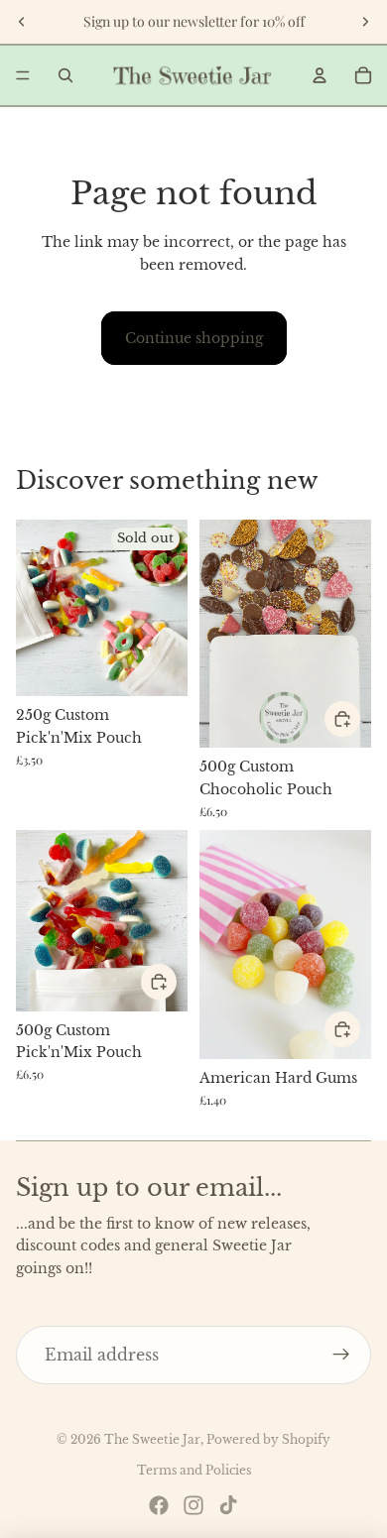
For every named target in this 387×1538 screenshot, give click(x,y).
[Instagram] (193, 1505)
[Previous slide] (22, 22)
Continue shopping (194, 338)
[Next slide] (365, 22)
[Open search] (65, 75)
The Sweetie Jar (152, 1439)
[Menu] (23, 75)
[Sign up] (341, 1355)
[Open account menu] (319, 75)
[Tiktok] (228, 1505)
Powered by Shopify (268, 1439)
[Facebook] (159, 1505)
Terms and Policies (194, 1470)
